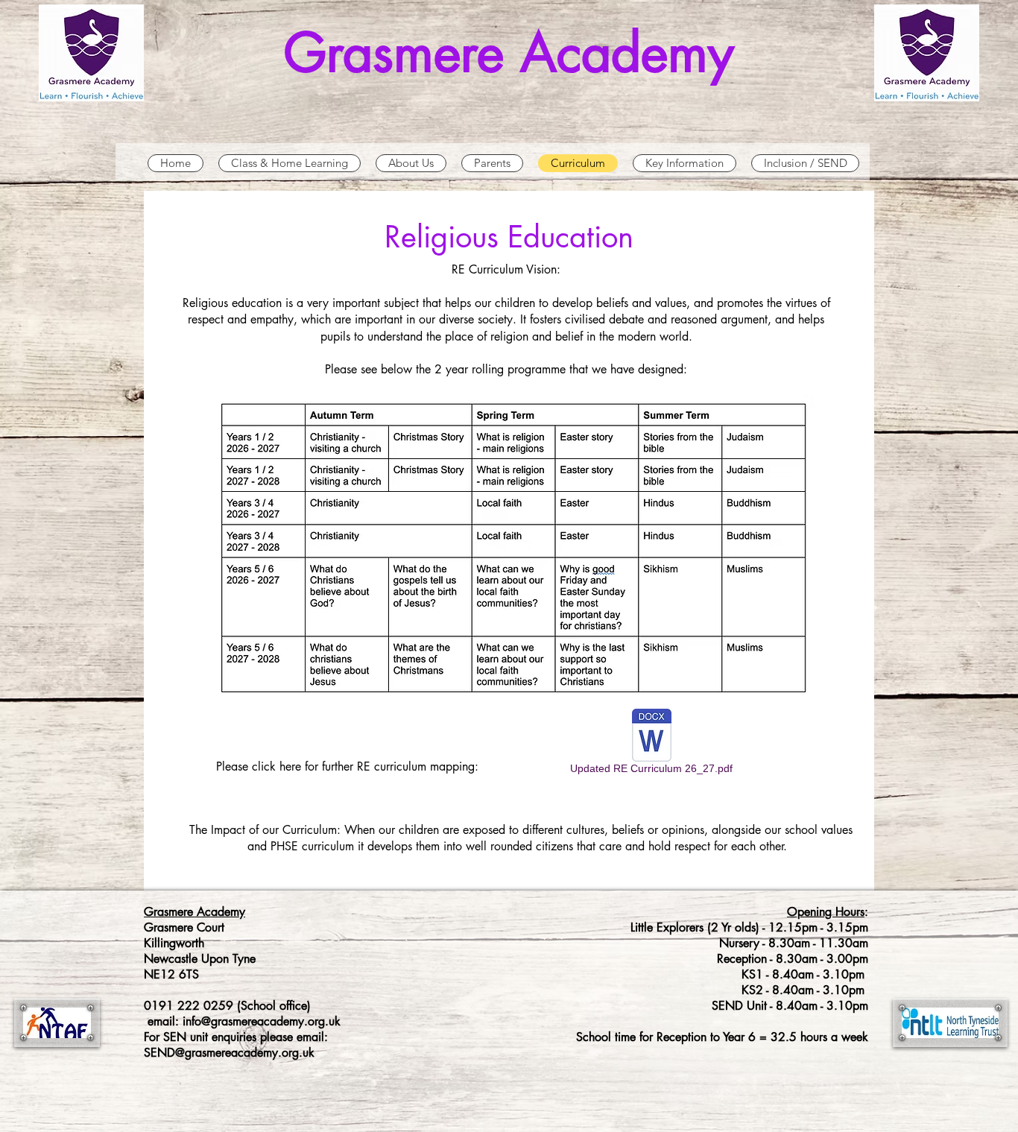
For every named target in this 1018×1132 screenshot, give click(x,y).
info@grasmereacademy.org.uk (262, 1021)
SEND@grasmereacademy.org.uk (229, 1052)
